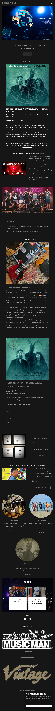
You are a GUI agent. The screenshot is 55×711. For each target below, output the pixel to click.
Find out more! (41, 532)
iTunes (7, 411)
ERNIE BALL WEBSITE (27, 656)
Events (27, 53)
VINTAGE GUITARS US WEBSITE (27, 690)
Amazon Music (9, 418)
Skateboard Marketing (30, 397)
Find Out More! (13, 530)
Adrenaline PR (9, 399)
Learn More (41, 455)
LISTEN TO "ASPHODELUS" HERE (14, 139)
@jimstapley (30, 295)
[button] (51, 3)
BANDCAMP (9, 407)
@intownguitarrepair (10, 320)
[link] (9, 3)
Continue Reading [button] (18, 607)
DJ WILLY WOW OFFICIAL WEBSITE (41, 487)
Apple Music (9, 415)
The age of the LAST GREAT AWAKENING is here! (17, 386)
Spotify (7, 422)
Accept (38, 705)
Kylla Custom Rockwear (27, 147)
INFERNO (27, 143)
